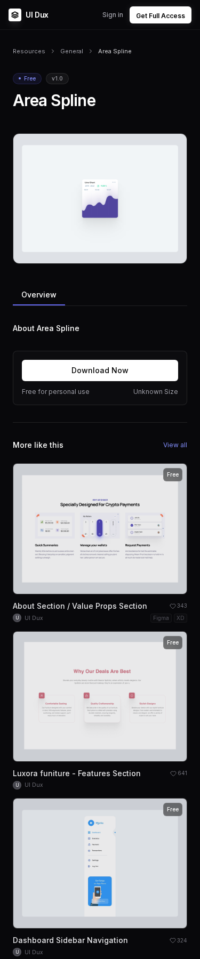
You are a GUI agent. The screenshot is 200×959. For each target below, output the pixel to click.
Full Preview (152, 251)
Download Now (100, 370)
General (71, 51)
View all (175, 445)
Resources (29, 51)
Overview (39, 294)
